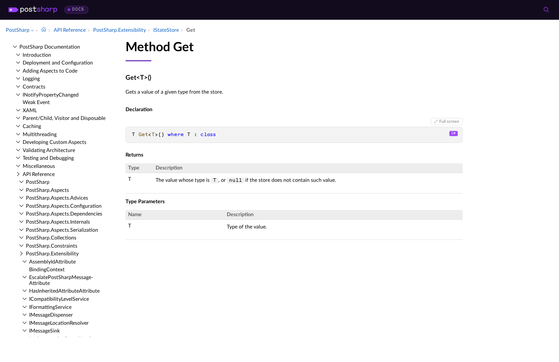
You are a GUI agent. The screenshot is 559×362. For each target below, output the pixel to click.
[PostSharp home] (32, 10)
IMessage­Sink (44, 330)
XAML (30, 110)
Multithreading (40, 134)
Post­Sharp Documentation (49, 47)
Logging (31, 78)
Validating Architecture (49, 150)
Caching (32, 126)
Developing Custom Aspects (54, 142)
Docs (78, 9)
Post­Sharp (37, 182)
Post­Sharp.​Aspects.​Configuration (64, 206)
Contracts (34, 86)
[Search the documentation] (546, 9)
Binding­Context (47, 269)
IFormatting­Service (50, 307)
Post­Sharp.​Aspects (47, 190)
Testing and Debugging (48, 158)
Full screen (449, 121)
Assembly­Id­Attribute (52, 261)
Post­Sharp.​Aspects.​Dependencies (64, 213)
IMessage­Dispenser (51, 315)
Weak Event (36, 102)
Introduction (37, 55)
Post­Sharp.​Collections (51, 237)
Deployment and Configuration (58, 62)
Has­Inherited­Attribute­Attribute (64, 291)
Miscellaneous (39, 166)
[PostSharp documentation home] (43, 30)
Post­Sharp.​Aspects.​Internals (58, 222)
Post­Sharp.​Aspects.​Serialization (62, 230)
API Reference (39, 174)
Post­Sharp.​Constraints (51, 246)
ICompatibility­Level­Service (59, 299)
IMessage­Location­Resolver (59, 323)
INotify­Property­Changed (51, 95)
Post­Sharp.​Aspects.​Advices (57, 198)
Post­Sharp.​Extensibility (52, 253)
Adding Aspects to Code (50, 71)
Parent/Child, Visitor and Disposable (64, 118)
